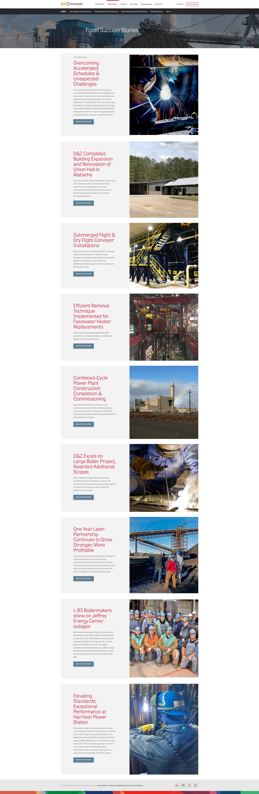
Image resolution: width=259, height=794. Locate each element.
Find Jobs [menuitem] (158, 4)
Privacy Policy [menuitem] (102, 785)
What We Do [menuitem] (112, 4)
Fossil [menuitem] (63, 11)
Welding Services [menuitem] (157, 11)
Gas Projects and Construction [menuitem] (80, 11)
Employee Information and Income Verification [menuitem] (125, 785)
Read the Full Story (83, 122)
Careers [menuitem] (123, 4)
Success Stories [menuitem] (146, 4)
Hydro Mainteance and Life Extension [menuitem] (134, 11)
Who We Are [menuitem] (99, 4)
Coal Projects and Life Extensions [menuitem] (106, 11)
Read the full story (83, 203)
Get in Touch (192, 4)
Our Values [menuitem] (134, 4)
